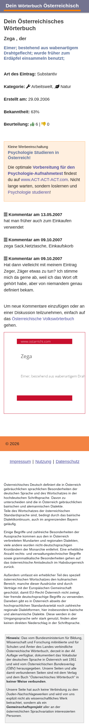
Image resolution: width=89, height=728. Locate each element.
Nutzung (43, 461)
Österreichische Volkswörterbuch (43, 318)
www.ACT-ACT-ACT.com (44, 179)
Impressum (20, 461)
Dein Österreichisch (42, 5)
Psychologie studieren (29, 192)
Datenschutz (68, 461)
